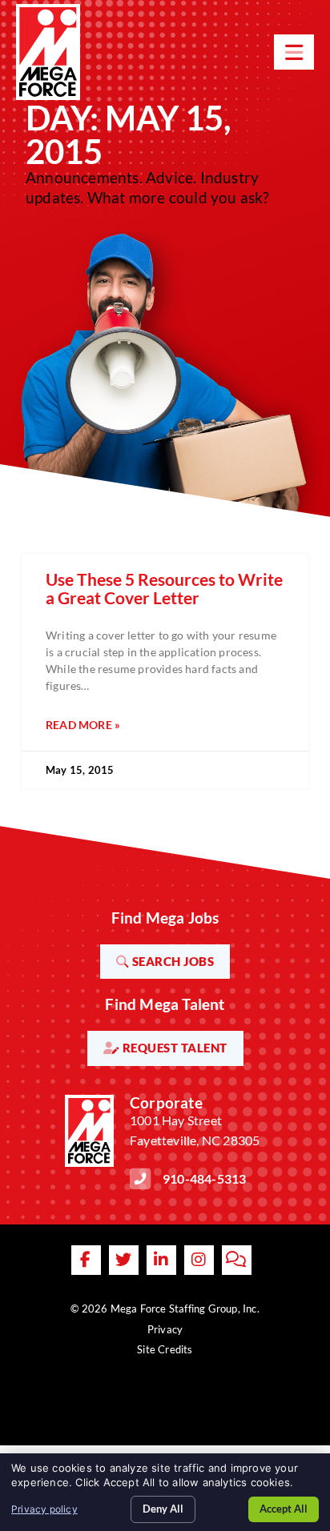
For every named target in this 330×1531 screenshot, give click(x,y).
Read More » (83, 724)
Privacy (165, 1329)
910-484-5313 (204, 1178)
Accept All (284, 1508)
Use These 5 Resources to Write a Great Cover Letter (164, 588)
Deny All (163, 1508)
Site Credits (164, 1349)
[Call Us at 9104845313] (140, 1179)
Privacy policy (44, 1509)
